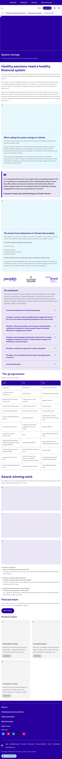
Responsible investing (34, 13)
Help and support (7, 721)
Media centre (4, 729)
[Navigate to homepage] (2, 8)
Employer (24, 2)
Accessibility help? (10, 756)
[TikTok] (19, 734)
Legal (6, 744)
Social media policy (10, 747)
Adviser (34, 2)
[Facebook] (3, 734)
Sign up (39, 8)
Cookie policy (31, 744)
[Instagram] (24, 734)
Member (13, 2)
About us (4, 707)
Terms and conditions (41, 744)
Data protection (56, 744)
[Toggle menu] (59, 8)
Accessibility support (15, 744)
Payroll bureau (46, 2)
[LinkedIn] (14, 734)
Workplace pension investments (15, 13)
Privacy (49, 744)
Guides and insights (8, 716)
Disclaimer (23, 744)
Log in (45, 8)
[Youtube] (8, 734)
